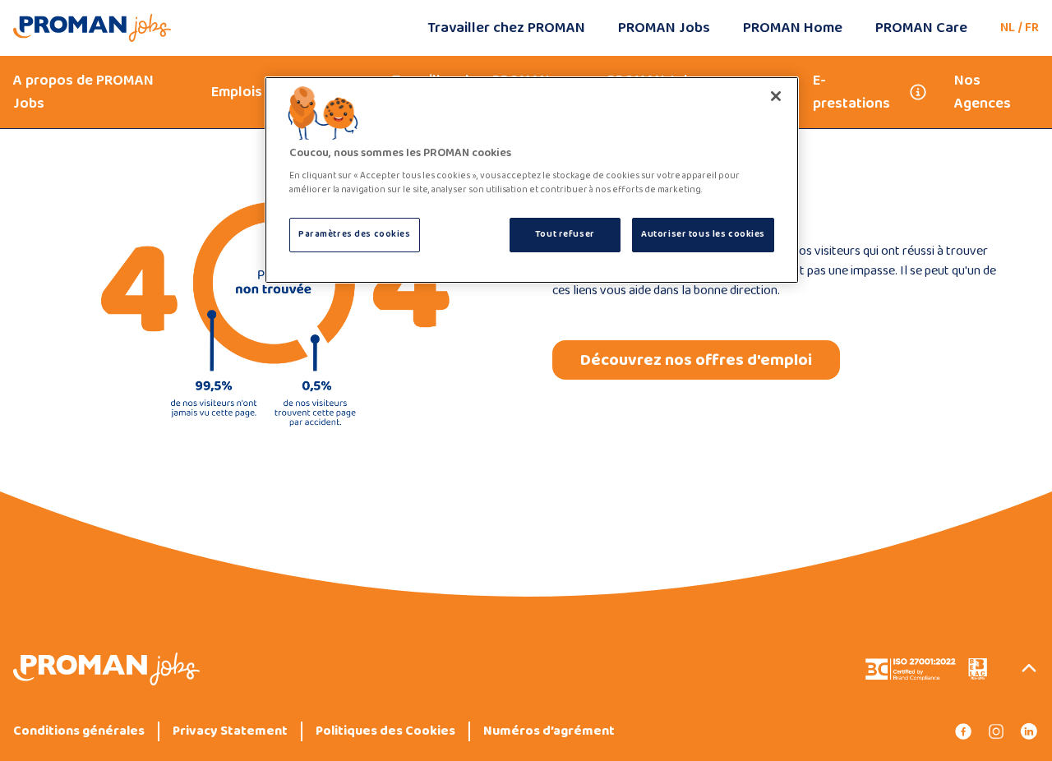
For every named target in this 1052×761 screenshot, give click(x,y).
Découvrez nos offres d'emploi (696, 359)
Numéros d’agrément (549, 731)
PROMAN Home (792, 27)
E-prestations (851, 92)
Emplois (236, 92)
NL (1007, 27)
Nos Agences (982, 92)
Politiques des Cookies (385, 731)
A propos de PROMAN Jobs (83, 92)
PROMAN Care (921, 27)
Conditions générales (79, 731)
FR (1032, 27)
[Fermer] (776, 96)
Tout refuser (565, 234)
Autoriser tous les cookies (703, 234)
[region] (532, 180)
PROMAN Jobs (664, 27)
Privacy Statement (230, 731)
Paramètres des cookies (354, 234)
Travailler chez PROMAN (506, 27)
